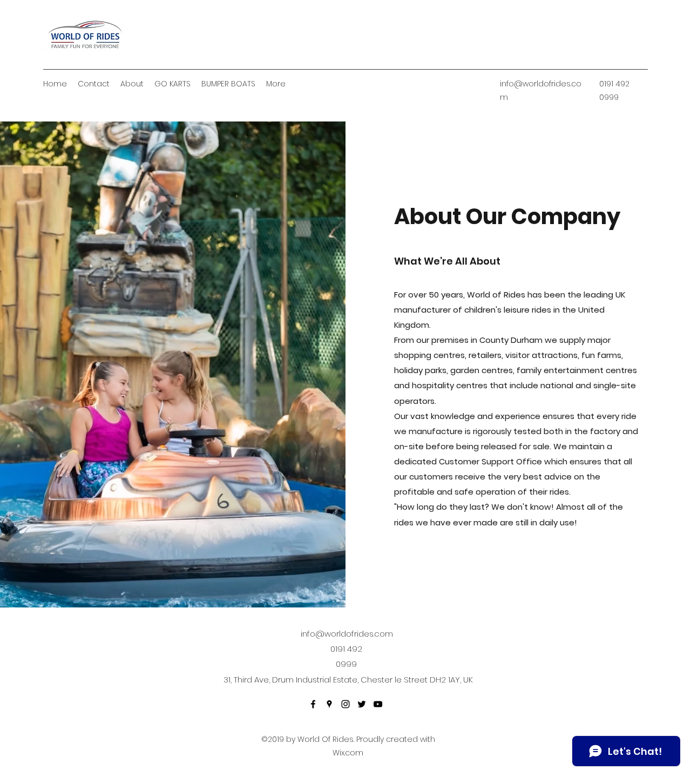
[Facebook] (313, 704)
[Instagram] (345, 704)
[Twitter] (361, 704)
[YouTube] (377, 704)
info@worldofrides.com (347, 633)
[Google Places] (329, 704)
